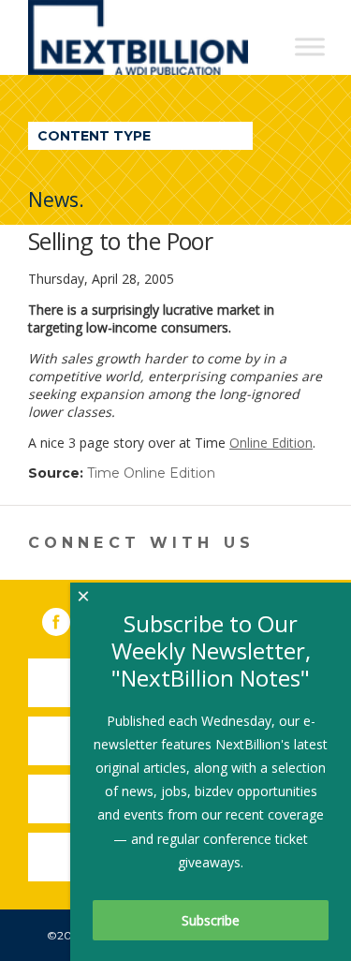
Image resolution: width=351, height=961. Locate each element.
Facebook (69, 618)
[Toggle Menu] (310, 46)
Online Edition (271, 442)
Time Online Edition (151, 473)
